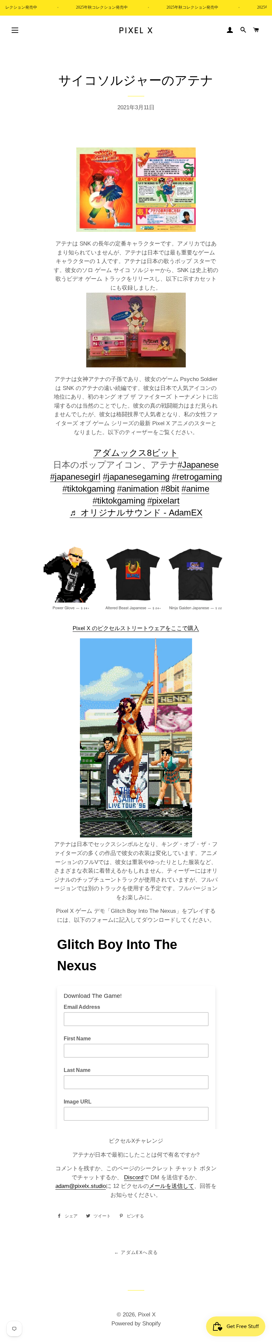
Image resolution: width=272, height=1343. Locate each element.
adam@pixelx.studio (80, 1186)
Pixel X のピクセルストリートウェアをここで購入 (136, 628)
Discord (133, 1177)
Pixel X (136, 30)
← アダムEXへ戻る (136, 1252)
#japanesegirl (75, 477)
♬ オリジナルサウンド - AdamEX (136, 513)
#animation (138, 489)
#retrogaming (197, 477)
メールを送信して (171, 1186)
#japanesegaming (136, 477)
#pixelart (163, 501)
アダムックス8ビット (135, 453)
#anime (195, 489)
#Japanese (198, 465)
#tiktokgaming (88, 489)
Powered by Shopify (136, 1323)
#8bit (170, 489)
